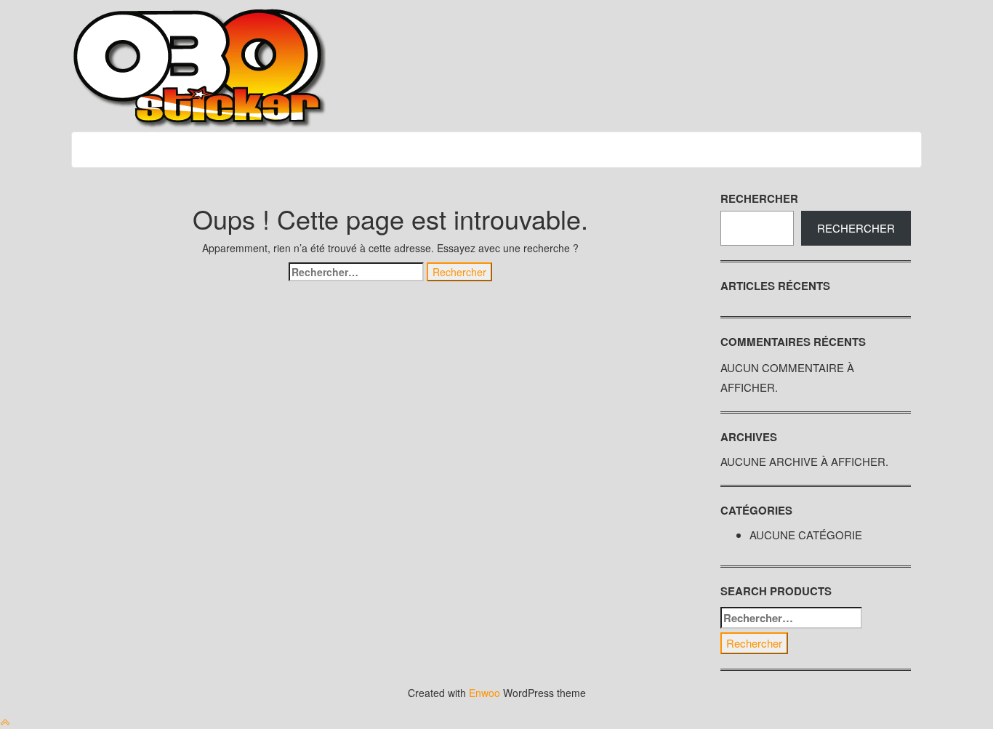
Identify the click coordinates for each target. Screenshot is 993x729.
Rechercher (759, 198)
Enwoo (484, 692)
